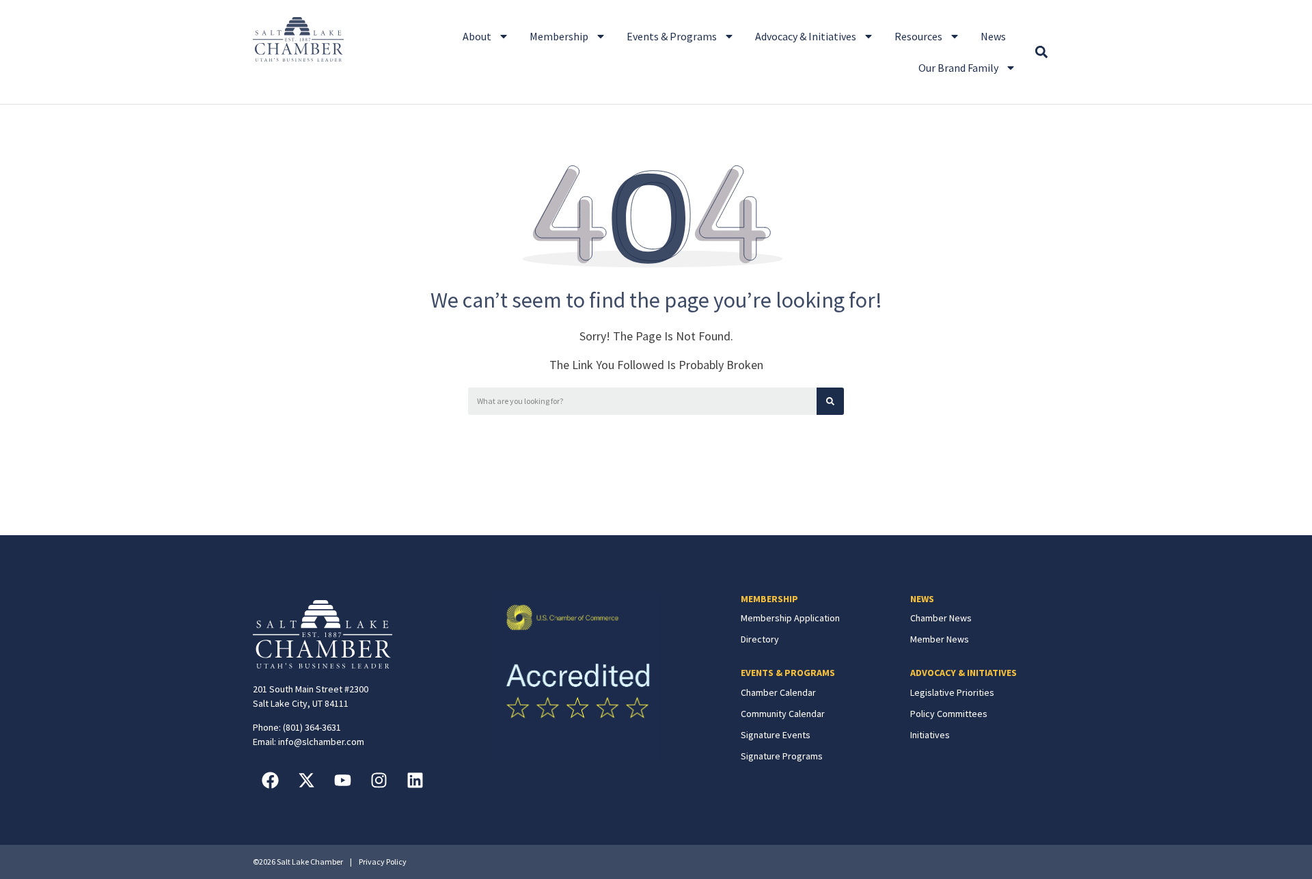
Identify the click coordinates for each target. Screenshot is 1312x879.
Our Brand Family (958, 68)
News (993, 36)
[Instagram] (378, 780)
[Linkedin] (415, 780)
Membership (559, 36)
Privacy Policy (383, 861)
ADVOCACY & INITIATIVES (963, 672)
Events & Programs (672, 36)
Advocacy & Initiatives (805, 36)
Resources (918, 36)
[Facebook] (270, 780)
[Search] (830, 401)
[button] (1041, 52)
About (477, 36)
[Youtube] (342, 780)
